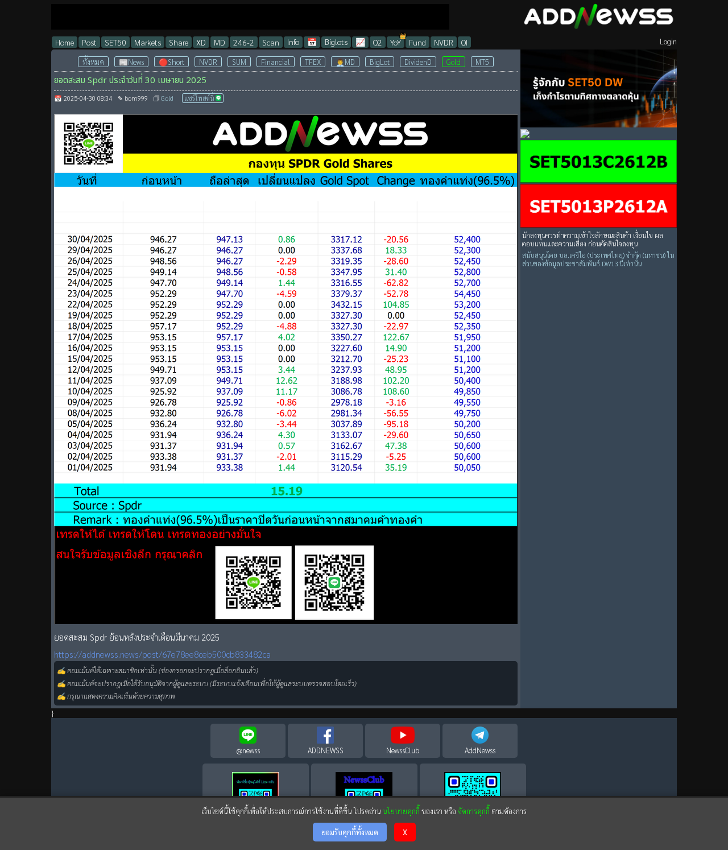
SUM (239, 62)
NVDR (443, 42)
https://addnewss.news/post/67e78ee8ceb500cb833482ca (162, 654)
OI (464, 42)
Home (64, 42)
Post (89, 42)
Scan (270, 42)
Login (668, 41)
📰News (131, 62)
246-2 (243, 42)
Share (178, 42)
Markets (147, 42)
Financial (275, 62)
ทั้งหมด (93, 62)
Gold (453, 62)
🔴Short (171, 62)
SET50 (115, 42)
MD (219, 42)
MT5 (482, 62)
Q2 (377, 42)
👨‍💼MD (345, 62)
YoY (395, 42)
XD (201, 42)
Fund (417, 42)
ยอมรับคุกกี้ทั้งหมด (349, 832)
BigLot (380, 62)
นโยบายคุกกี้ (401, 811)
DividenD (418, 62)
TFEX (313, 62)
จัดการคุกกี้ (474, 811)
